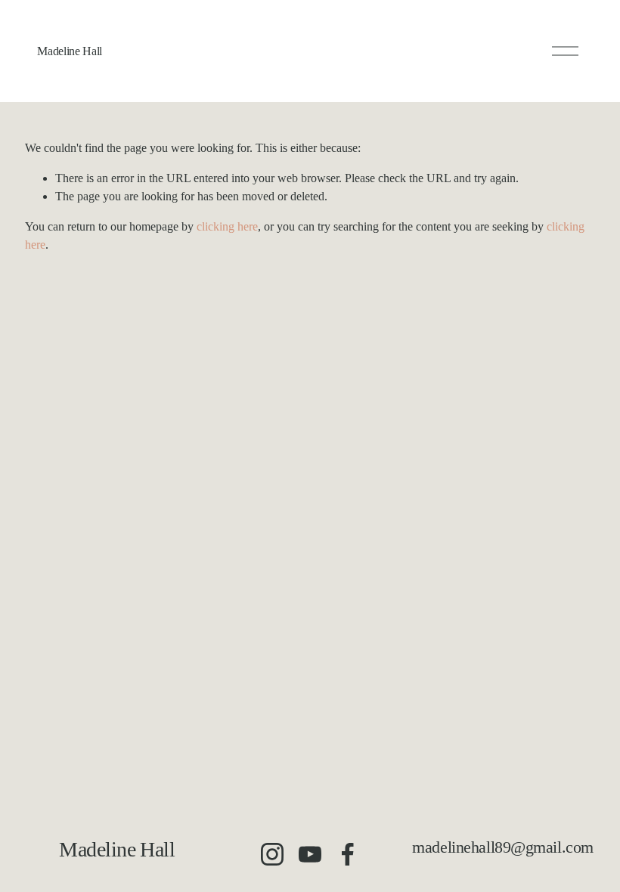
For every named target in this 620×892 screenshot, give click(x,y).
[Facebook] (348, 854)
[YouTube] (310, 854)
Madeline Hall (69, 51)
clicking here (227, 226)
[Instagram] (272, 854)
